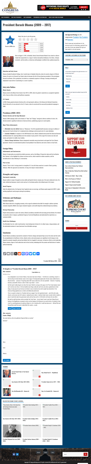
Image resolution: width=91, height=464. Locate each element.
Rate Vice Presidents (16, 17)
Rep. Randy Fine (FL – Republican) (36, 373)
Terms (52, 452)
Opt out (38, 452)
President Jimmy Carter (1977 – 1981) (36, 383)
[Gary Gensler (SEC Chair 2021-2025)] (12, 410)
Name (4, 342)
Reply (10, 308)
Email (4, 348)
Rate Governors (27, 17)
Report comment (16, 308)
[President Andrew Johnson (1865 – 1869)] (32, 431)
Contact (45, 452)
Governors (70, 39)
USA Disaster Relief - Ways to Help (73, 176)
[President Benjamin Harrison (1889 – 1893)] (12, 431)
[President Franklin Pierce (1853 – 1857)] (52, 410)
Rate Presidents (5, 17)
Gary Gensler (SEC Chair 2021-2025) (7, 383)
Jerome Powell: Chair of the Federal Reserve (7, 373)
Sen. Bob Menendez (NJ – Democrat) (7, 392)
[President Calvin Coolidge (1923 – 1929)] (32, 410)
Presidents (76, 37)
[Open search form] (89, 17)
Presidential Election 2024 (40, 17)
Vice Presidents (83, 37)
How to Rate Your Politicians (56, 17)
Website (4, 353)
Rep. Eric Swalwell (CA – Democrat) (36, 392)
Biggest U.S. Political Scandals (72, 182)
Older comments (7, 271)
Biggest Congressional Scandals (73, 185)
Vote (68, 86)
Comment (5, 321)
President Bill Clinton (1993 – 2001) (52, 260)
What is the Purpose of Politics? (73, 179)
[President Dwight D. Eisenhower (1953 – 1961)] (52, 431)
